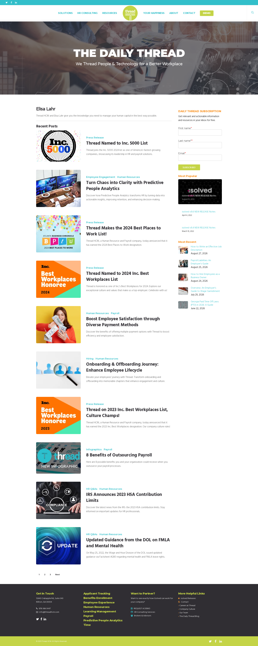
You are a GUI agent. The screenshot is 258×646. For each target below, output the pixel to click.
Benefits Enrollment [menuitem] (97, 598)
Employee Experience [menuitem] (99, 602)
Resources (109, 13)
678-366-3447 (45, 608)
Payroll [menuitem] (88, 616)
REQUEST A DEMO (142, 608)
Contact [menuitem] (185, 602)
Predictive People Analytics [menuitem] (103, 620)
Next (57, 574)
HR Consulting (87, 13)
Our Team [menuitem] (183, 612)
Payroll (115, 313)
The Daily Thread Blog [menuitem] (189, 616)
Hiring (89, 359)
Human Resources (128, 177)
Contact (189, 13)
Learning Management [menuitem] (99, 611)
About (173, 13)
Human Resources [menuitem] (96, 607)
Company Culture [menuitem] (187, 609)
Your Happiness (154, 13)
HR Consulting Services (144, 612)
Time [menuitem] (87, 625)
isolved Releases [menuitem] (188, 598)
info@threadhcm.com (49, 612)
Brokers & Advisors (142, 615)
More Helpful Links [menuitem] (191, 593)
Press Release (95, 138)
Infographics (94, 449)
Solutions (65, 13)
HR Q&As (91, 489)
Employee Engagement (100, 177)
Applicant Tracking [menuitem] (96, 593)
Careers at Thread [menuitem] (187, 605)
